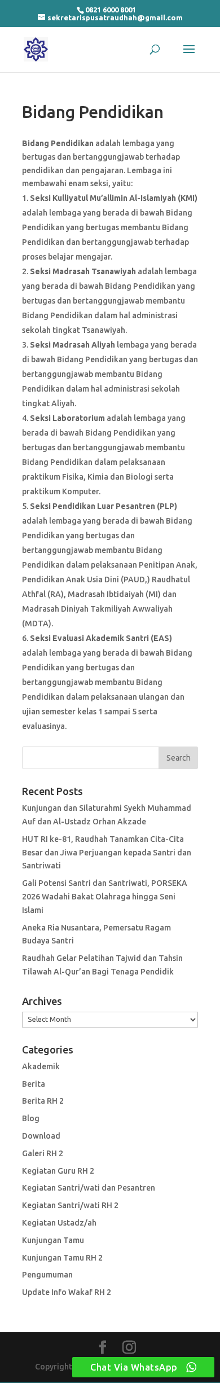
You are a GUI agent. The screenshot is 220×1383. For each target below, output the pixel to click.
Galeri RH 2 (42, 1153)
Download (41, 1135)
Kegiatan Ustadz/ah (59, 1222)
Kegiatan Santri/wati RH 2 (70, 1205)
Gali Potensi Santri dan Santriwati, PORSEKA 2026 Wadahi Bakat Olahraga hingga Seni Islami (104, 897)
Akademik (41, 1066)
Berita (33, 1083)
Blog (30, 1118)
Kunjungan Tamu (53, 1240)
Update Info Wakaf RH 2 (66, 1292)
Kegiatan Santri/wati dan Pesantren (88, 1187)
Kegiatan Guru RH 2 (58, 1170)
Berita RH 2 (43, 1100)
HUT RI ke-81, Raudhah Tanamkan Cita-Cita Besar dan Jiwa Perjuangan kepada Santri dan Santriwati (106, 853)
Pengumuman (47, 1274)
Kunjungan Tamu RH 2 (62, 1257)
